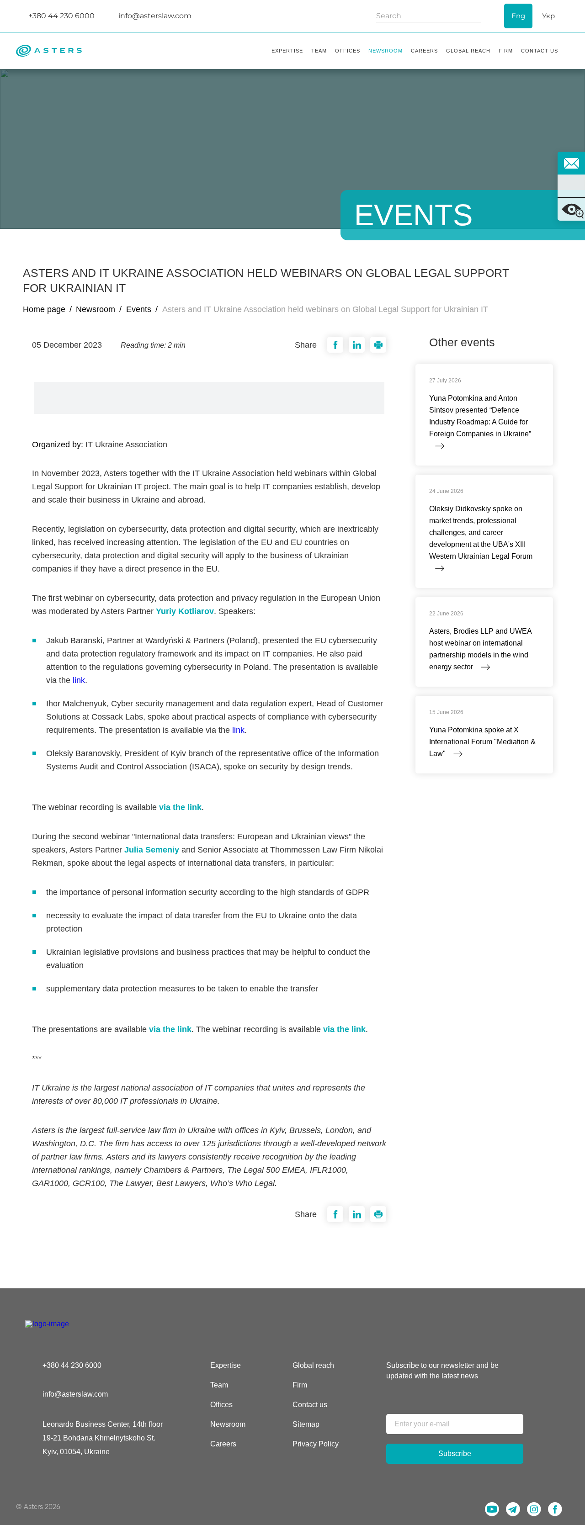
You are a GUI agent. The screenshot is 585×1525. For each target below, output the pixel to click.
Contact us (309, 1405)
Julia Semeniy (151, 849)
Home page (44, 309)
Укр (548, 15)
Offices (221, 1405)
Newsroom (95, 309)
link (79, 680)
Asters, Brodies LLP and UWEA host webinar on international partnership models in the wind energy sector (480, 649)
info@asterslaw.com (75, 1394)
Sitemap (305, 1424)
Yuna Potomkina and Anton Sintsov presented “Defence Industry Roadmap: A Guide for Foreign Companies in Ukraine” (480, 416)
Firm (299, 1385)
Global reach (313, 1365)
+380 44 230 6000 (72, 1365)
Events (138, 309)
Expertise (225, 1365)
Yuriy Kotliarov (185, 611)
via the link (180, 807)
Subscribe (454, 1453)
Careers (223, 1444)
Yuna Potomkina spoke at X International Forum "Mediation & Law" (482, 741)
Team (219, 1385)
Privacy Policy (315, 1444)
